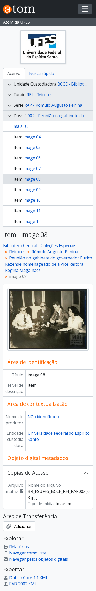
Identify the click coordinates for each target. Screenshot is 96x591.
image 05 (32, 147)
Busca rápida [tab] (41, 73)
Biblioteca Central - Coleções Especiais (39, 245)
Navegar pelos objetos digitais (38, 559)
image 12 (32, 221)
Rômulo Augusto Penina (54, 252)
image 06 (32, 158)
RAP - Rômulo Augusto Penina (53, 105)
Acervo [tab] (13, 73)
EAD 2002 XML (23, 584)
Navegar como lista (27, 553)
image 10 (32, 200)
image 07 (32, 168)
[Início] (21, 9)
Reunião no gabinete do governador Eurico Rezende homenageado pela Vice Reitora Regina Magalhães (48, 264)
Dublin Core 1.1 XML (28, 577)
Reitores (17, 252)
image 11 (32, 211)
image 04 (32, 137)
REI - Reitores (39, 94)
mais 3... (21, 126)
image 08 (32, 179)
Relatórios (19, 547)
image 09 (32, 189)
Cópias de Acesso (28, 472)
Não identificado (43, 416)
